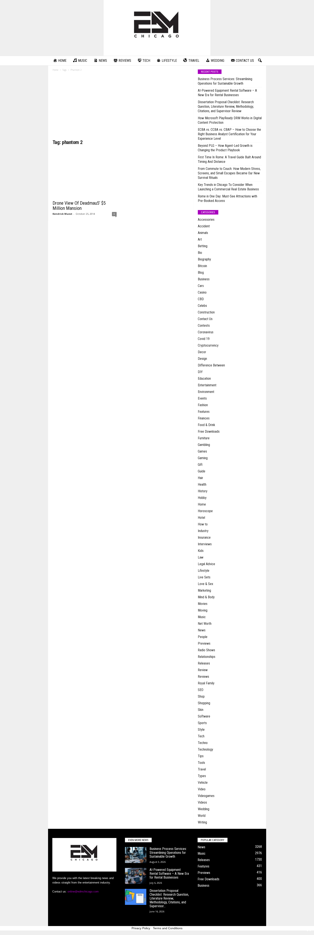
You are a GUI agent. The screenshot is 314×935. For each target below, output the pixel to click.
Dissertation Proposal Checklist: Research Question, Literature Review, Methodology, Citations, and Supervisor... (169, 898)
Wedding (203, 809)
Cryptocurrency (208, 345)
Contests (204, 325)
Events (202, 398)
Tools (201, 763)
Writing (202, 822)
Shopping (204, 703)
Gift (200, 465)
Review (203, 670)
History (202, 491)
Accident (204, 226)
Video (201, 789)
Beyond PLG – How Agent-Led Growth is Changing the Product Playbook (225, 148)
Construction (206, 312)
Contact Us (205, 319)
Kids (201, 551)
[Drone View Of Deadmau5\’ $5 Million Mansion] (85, 174)
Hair (200, 478)
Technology (205, 749)
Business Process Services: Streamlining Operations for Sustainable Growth (225, 81)
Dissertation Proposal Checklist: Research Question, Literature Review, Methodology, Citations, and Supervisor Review (226, 106)
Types (202, 776)
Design (202, 359)
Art (200, 239)
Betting (202, 246)
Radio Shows (206, 650)
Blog (201, 273)
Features (204, 412)
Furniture (204, 438)
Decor (202, 352)
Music (202, 617)
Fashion (203, 405)
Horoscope (205, 511)
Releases (204, 663)
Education (204, 378)
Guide (201, 471)
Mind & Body (206, 597)
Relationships (206, 657)
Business (204, 279)
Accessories (206, 220)
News (201, 630)
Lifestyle (203, 571)
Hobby (202, 498)
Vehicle (203, 783)
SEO (200, 690)
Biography (204, 259)
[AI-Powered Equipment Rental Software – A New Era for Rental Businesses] (135, 876)
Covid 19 (204, 339)
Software (204, 716)
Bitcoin (202, 266)
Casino (202, 292)
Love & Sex (205, 584)
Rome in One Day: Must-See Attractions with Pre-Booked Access (227, 198)
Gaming (203, 458)
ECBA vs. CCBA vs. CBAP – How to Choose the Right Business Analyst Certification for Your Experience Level (229, 134)
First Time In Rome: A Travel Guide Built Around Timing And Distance (229, 159)
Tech (201, 736)
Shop (201, 696)
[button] (259, 60)
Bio (200, 253)
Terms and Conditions (167, 928)
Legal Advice (206, 564)
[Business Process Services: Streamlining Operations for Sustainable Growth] (135, 855)
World (201, 816)
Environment (206, 392)
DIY (200, 372)
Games (202, 451)
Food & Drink (206, 425)
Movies (202, 604)
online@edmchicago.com (83, 891)
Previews (204, 643)
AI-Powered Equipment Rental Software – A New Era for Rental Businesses (227, 92)
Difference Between (211, 365)
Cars (201, 286)
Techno (203, 743)
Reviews (203, 677)
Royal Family (206, 683)
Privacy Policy (141, 928)
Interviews (205, 544)
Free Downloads (209, 431)
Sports (202, 723)
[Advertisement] (121, 107)
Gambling (204, 445)
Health (202, 484)
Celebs (202, 306)
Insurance (204, 537)
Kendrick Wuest (62, 213)
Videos (202, 802)
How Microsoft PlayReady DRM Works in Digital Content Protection (230, 120)
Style (201, 730)
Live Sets (204, 577)
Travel (202, 769)
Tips (201, 756)
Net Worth (204, 624)
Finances (204, 418)
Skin (200, 710)
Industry (203, 531)
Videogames (206, 796)
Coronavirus (205, 332)
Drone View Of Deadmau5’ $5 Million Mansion (79, 205)
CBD (201, 299)
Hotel (201, 518)
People (202, 637)
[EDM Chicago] (157, 28)
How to (203, 524)
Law (200, 557)
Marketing (204, 590)
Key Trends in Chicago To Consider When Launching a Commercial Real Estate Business (228, 187)
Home (55, 69)
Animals (203, 233)
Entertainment (207, 385)
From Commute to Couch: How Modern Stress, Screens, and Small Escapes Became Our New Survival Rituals (229, 173)
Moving (202, 610)
